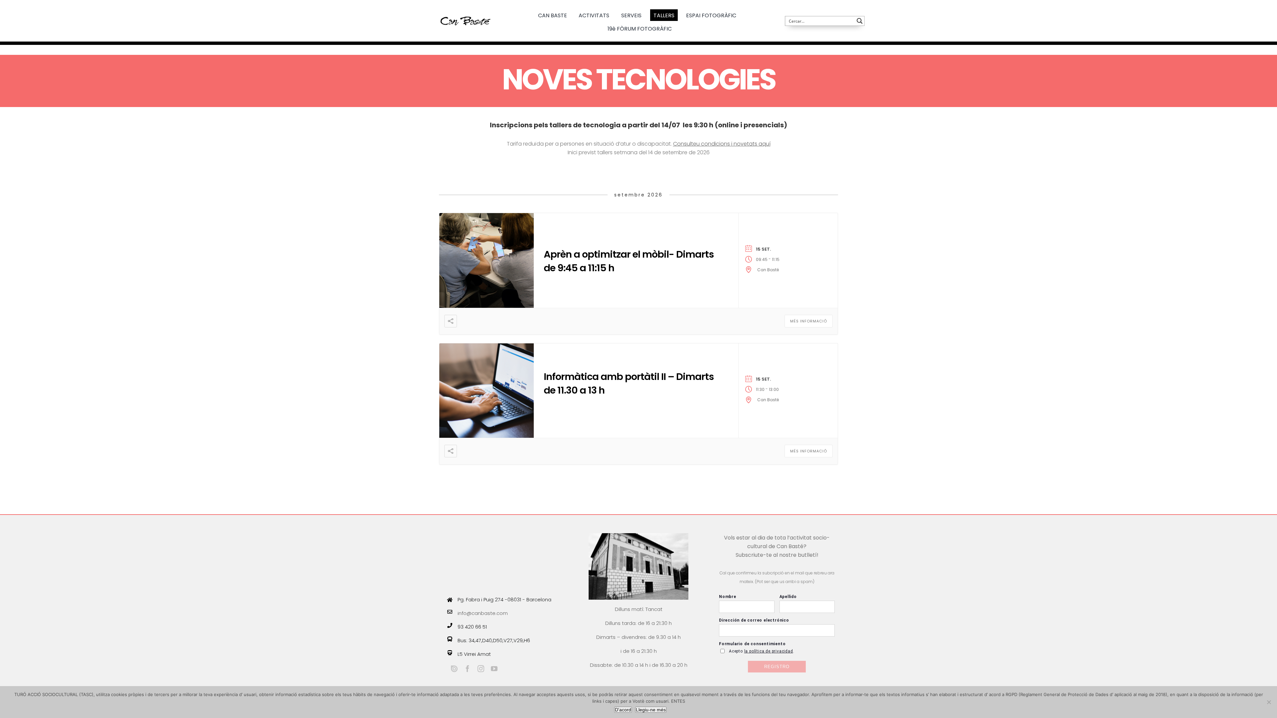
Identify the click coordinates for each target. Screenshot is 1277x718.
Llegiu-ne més (651, 709)
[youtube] (494, 668)
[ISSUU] (454, 668)
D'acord (623, 709)
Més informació (808, 321)
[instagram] (481, 668)
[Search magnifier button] (859, 21)
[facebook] (467, 668)
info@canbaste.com (483, 613)
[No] (1268, 702)
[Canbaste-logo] (465, 11)
